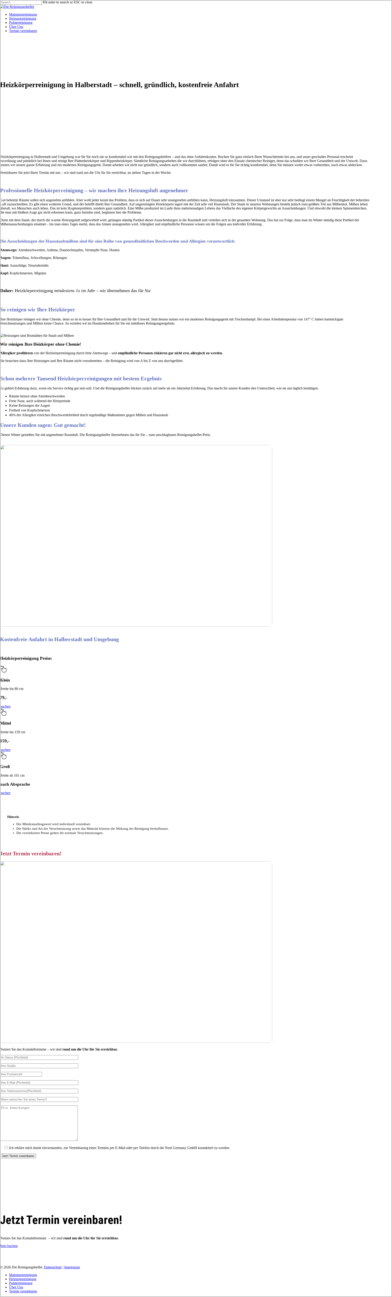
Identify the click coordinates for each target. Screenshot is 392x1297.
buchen (5, 706)
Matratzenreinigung (23, 1275)
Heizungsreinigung (22, 1279)
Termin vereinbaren (23, 1291)
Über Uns (16, 1287)
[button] (9, 1246)
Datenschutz (53, 1267)
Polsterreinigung (20, 1283)
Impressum (72, 1267)
